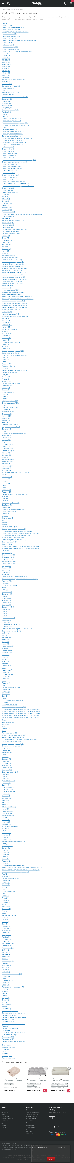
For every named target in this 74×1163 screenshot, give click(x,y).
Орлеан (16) (6, 483)
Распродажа (30, 1127)
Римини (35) (6, 377)
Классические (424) (9, 807)
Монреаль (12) (7, 477)
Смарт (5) (5, 396)
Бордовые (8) (6, 761)
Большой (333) (7, 592)
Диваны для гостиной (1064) (12, 166)
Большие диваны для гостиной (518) (15, 97)
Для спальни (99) (8, 948)
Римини (5, 989)
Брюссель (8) (6, 603)
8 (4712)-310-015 (55, 1107)
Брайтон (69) (6, 438)
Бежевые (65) (7, 429)
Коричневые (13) (8, 961)
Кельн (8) (5, 805)
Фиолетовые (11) (7, 1004)
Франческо (6, 724)
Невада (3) (6, 976)
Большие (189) (7, 207)
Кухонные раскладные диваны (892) (14, 305)
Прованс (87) (6, 368)
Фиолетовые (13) (8, 722)
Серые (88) (6, 507)
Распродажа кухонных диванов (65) (14, 307)
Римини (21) (6, 876)
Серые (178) (6, 236)
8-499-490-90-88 (64, 3)
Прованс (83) (6, 568)
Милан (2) (5, 318)
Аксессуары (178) (8, 1037)
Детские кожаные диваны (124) (13, 140)
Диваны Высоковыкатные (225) (13, 27)
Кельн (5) (5, 959)
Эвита (4, 731)
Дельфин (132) (7, 544)
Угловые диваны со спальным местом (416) (17, 531)
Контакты (5, 1121)
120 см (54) (5, 194)
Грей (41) (5, 114)
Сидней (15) (6, 390)
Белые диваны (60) (8, 88)
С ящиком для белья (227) (11, 878)
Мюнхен (5, 663)
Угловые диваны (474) (10, 527)
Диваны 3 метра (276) (9, 153)
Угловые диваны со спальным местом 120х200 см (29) (21, 709)
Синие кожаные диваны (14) (12, 281)
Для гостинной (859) (9, 216)
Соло (3, 894)
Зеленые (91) (6, 218)
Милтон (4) (6, 655)
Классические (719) (9, 255)
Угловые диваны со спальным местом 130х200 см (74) (21, 711)
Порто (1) (5, 857)
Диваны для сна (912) (9, 171)
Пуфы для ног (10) (8, 1030)
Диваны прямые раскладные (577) (14, 735)
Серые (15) (5, 996)
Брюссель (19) (7, 105)
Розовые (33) (6, 381)
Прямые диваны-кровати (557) (13, 741)
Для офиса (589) (7, 789)
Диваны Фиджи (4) (8, 190)
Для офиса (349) (7, 448)
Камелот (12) (6, 639)
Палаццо (5, 357)
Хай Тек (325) (6, 520)
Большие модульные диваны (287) (14, 433)
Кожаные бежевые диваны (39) (13, 264)
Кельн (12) (5, 644)
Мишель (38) (6, 468)
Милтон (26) (6, 320)
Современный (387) (9, 563)
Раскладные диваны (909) (11, 36)
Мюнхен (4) (6, 835)
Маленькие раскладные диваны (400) (15, 316)
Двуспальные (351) (8, 212)
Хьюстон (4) (6, 418)
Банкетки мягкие (8, 1019)
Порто (4, 362)
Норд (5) (5, 481)
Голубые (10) (6, 440)
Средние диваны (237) (10, 401)
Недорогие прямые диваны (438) (14, 841)
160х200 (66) (6, 73)
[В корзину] (45, 1090)
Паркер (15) (6, 985)
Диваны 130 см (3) (8, 147)
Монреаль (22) (7, 333)
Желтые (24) (6, 244)
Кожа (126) (5, 809)
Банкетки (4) (6, 1009)
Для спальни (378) (8, 451)
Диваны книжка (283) (9, 34)
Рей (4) (4, 685)
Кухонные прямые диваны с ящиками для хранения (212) (22, 867)
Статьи (4, 1127)
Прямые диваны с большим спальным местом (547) (20, 739)
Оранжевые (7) (7, 980)
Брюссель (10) (7, 768)
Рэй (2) (4, 993)
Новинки (5, 1054)
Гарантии (5, 1049)
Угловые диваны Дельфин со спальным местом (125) (20, 548)
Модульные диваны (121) (10, 826)
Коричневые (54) (8, 461)
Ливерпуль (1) (7, 650)
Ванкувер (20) (7, 770)
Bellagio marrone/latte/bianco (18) (13, 79)
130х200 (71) (6, 62)
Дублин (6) (6, 633)
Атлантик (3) (6, 917)
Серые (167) (6, 388)
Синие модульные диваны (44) (13, 509)
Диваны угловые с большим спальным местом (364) (20, 533)
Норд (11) (5, 346)
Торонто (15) (6, 409)
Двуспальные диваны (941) (11, 118)
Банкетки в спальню (9, 1015)
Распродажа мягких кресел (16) (13, 987)
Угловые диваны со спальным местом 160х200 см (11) (20, 718)
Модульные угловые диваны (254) (14, 540)
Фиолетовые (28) (8, 412)
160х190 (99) (6, 71)
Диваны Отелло (7, 179)
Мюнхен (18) (6, 336)
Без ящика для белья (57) (11, 585)
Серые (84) (6, 689)
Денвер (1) (5, 941)
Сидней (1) (6, 998)
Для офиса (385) (7, 559)
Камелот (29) (6, 800)
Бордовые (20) (7, 99)
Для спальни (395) (8, 557)
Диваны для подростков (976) (12, 168)
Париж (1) (5, 854)
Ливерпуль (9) (7, 312)
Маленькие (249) (8, 225)
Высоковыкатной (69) (9, 542)
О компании (6, 1045)
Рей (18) (4, 874)
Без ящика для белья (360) (11, 86)
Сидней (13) (6, 692)
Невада (4, 668)
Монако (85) (6, 327)
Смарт (4, 698)
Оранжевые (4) (7, 674)
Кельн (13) (5, 457)
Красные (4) (6, 963)
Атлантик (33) (7, 581)
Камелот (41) (6, 249)
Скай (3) (5, 696)
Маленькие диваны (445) (11, 314)
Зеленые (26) (6, 455)
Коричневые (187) (8, 223)
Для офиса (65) (7, 946)
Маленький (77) (7, 652)
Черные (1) (5, 1006)
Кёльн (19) (5, 253)
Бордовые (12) (7, 435)
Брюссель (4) (6, 933)
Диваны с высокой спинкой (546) (14, 181)
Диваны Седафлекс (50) (10, 49)
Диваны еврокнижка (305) (11, 29)
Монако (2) (5, 474)
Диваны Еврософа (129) (10, 47)
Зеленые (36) (6, 798)
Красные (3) (6, 464)
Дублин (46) (6, 242)
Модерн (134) (6, 470)
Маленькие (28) (7, 965)
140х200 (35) (6, 66)
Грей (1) (4, 613)
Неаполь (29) (6, 338)
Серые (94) (6, 880)
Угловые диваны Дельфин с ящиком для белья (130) (20, 546)
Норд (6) (5, 844)
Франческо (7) (7, 414)
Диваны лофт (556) (8, 173)
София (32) (5, 399)
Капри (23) (5, 642)
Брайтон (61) (6, 598)
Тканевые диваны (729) (10, 407)
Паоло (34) (5, 359)
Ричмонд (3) (6, 991)
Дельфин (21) (6, 783)
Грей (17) (5, 776)
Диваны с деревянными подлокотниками (17, 184)
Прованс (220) (7, 863)
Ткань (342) (6, 572)
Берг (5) (5, 590)
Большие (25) (6, 926)
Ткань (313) (5, 900)
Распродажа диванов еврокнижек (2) (15, 32)
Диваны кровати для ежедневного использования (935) (22, 214)
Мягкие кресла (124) (9, 915)
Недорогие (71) (7, 670)
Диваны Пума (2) (8, 45)
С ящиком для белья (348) (11, 687)
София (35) (5, 896)
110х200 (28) (6, 53)
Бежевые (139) (7, 752)
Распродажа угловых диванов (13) (14, 529)
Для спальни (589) (8, 791)
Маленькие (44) (7, 466)
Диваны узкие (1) (8, 188)
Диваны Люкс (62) (8, 43)
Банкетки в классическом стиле (13, 1024)
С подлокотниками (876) (10, 231)
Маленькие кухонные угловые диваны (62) (17, 629)
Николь (4, 978)
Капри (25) (5, 251)
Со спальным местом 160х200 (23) (14, 700)
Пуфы (28, 1123)
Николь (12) (6, 344)
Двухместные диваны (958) (11, 121)
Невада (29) (6, 340)
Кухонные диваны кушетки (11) (12, 294)
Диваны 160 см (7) (8, 151)
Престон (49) (6, 364)
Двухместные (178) (8, 444)
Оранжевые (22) (7, 349)
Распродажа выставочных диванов (14, 370)
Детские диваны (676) (10, 129)
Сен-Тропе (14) (7, 385)
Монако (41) (6, 659)
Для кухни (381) (7, 627)
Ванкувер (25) (7, 108)
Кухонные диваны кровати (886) (13, 292)
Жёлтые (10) (6, 453)
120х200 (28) (6, 56)
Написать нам (62, 1127)
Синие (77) (5, 238)
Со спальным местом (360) (11, 631)
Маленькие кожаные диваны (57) (13, 277)
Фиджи (4, 720)
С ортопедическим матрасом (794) (14, 229)
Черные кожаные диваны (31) (12, 283)
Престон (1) (6, 683)
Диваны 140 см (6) (8, 149)
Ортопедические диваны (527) (13, 744)
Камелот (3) (6, 956)
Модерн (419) (6, 824)
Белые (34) (6, 205)
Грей (3, 442)
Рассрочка (5, 1116)
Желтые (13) (6, 796)
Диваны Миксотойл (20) (10, 175)
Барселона (6, 750)
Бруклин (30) (6, 103)
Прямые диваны (31, 1116)
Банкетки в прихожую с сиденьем (14, 1013)
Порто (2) (5, 859)
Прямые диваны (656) (9, 733)
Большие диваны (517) (10, 95)
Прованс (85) (6, 492)
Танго (4, 405)
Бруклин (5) (6, 930)
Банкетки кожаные (8, 1022)
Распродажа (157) (8, 1039)
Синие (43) (6, 694)
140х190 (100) (6, 64)
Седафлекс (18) (7, 553)
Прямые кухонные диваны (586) (13, 865)
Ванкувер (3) (6, 605)
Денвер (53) (6, 127)
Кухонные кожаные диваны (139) (13, 301)
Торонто (5, 516)
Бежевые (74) (6, 583)
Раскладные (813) (8, 227)
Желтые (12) (6, 635)
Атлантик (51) (6, 748)
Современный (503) (9, 891)
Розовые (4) (6, 501)
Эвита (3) (5, 422)
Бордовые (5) (6, 928)
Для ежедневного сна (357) (11, 624)
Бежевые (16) (6, 920)
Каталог (5, 23)
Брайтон (5, 596)
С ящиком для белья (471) (11, 234)
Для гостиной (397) (8, 555)
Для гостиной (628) (9, 787)
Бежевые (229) (7, 84)
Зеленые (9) (6, 954)
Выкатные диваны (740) (10, 110)
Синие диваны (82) (8, 392)
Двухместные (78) (8, 939)
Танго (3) (5, 898)
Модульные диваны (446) (11, 427)
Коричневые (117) (8, 811)
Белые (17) (5, 431)
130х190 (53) (6, 60)
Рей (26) (5, 375)
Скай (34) (5, 394)
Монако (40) (6, 828)
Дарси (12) (5, 116)
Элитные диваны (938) (10, 425)
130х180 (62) (6, 58)
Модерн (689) (7, 325)
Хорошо (50, 1159)
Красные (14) (6, 288)
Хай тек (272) (6, 909)
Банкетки (29, 1121)
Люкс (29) (5, 550)
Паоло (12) (5, 679)
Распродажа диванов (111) (11, 372)
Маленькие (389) (8, 815)
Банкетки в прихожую (10, 1011)
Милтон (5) (6, 820)
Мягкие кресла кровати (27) (12, 974)
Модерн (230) (6, 566)
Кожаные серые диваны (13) (12, 270)
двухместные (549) (8, 781)
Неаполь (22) (6, 837)
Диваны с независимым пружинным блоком (18, 186)
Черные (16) (6, 729)
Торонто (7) (6, 902)
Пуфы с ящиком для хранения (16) (14, 1032)
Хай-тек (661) (6, 416)
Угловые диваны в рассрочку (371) (14, 707)
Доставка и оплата (8, 1047)
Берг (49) (5, 757)
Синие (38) (6, 885)
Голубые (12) (6, 609)
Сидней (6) (6, 883)
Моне (4, 831)
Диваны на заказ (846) (10, 177)
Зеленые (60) (6, 247)
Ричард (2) (5, 379)
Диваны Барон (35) (8, 158)
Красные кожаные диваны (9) (12, 275)
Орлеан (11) (6, 848)
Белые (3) (5, 922)
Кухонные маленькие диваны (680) (14, 303)
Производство (7, 1056)
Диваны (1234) (7, 25)
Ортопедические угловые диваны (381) (16, 535)
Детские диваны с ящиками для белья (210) (17, 138)
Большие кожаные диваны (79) (13, 262)
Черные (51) (6, 420)
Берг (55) (5, 90)
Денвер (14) (6, 785)
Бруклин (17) (6, 763)
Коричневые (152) (8, 286)
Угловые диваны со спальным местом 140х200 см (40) (21, 713)
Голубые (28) (6, 112)
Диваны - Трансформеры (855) (13, 145)
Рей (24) (5, 496)
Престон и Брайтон (9, 366)
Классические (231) (8, 459)
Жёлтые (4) (6, 952)
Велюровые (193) (8, 607)
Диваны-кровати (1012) (10, 192)
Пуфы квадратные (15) (9, 1035)
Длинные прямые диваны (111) (12, 746)
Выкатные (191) (7, 210)
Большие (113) (7, 759)
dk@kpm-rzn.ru (56, 1110)
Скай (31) (5, 889)
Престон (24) (6, 861)
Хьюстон (5, 726)
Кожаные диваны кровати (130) (13, 221)
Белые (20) (6, 587)
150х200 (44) (6, 69)
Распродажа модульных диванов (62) (15, 494)
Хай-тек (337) (6, 570)
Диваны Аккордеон (9, 155)
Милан (4, 818)
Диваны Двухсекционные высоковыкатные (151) (19, 40)
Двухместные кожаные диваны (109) (15, 123)
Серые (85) (6, 514)
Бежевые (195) (7, 203)
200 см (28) (6, 201)
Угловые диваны (32, 1114)
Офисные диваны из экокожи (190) (14, 355)
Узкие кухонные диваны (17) (12, 310)
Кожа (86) (5, 574)
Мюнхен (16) (6, 479)
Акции (4, 1051)
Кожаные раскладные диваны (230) (14, 268)
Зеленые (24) (6, 637)
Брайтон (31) (6, 101)
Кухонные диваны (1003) (10, 290)
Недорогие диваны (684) (11, 342)
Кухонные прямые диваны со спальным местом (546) (21, 870)
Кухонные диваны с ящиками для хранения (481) (19, 296)
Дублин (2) (5, 950)
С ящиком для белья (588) (11, 383)
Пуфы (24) (5, 1026)
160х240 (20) (6, 75)
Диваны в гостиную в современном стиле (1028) (19, 160)
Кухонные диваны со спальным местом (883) (18, 299)
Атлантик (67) (6, 82)
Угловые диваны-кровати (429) (13, 537)
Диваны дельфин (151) (9, 164)
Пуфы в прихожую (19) (10, 1028)
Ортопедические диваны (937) (13, 351)
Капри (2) (5, 802)
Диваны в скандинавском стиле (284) (15, 162)
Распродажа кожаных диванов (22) (14, 279)
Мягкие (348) (6, 666)
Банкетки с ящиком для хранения (14, 1017)
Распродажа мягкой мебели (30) (13, 1041)
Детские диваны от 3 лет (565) (12, 134)
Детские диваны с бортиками (12, 136)
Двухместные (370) (8, 618)
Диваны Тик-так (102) (9, 38)
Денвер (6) (6, 622)
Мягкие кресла (31, 1118)
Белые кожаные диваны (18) (12, 260)
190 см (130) (6, 199)
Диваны (28, 1110)
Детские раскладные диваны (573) (14, 142)
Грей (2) (4, 611)
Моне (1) (5, 331)
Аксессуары (30, 1125)
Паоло (4, 485)
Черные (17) (6, 522)
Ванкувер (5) (6, 935)
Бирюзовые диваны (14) (10, 92)
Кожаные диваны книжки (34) (12, 266)
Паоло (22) (5, 852)
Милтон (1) (5, 967)
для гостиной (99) (8, 943)
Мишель (5, 657)
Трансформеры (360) (9, 705)
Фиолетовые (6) (7, 518)
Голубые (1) (6, 937)
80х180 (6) (5, 77)
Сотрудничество (7, 1118)
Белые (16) (5, 755)
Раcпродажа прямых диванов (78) (14, 737)
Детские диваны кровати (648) (13, 132)
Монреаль (5, 661)
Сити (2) (5, 887)
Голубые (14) (6, 774)
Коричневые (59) (8, 646)
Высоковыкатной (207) (10, 772)
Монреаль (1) (6, 833)
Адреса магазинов (8, 1058)
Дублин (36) (6, 794)
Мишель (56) (6, 323)
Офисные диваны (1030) (10, 353)
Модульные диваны (33, 1112)
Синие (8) (5, 1000)
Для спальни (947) (8, 240)
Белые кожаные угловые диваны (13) (15, 577)
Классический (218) (9, 561)
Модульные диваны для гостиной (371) (15, 472)
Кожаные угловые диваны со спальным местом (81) (20, 579)
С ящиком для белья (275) (11, 503)
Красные (5, 648)
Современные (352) (9, 511)
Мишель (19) (6, 822)
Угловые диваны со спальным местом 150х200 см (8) (20, 716)
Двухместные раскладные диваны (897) (16, 125)
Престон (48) (6, 490)
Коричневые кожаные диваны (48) (14, 273)
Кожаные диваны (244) (10, 257)
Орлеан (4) (6, 676)
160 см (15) (5, 197)
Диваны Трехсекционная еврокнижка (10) (17, 51)
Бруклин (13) (6, 600)
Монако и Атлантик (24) (10, 329)
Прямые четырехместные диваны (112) (15, 872)
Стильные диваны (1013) (10, 403)
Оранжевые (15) (7, 846)
